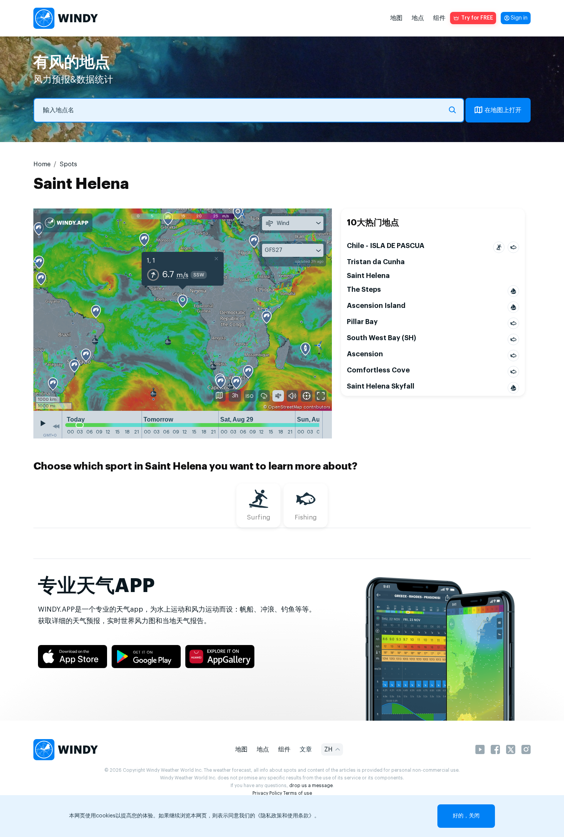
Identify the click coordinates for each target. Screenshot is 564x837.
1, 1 (151, 261)
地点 (418, 18)
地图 (396, 18)
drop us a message (311, 785)
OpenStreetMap (285, 407)
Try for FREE (477, 18)
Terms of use (297, 793)
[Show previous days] (56, 426)
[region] (182, 309)
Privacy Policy (267, 793)
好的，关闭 (466, 816)
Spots (68, 164)
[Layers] (219, 395)
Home (42, 164)
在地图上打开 (503, 110)
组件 (439, 18)
